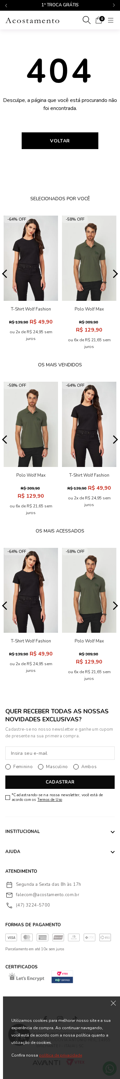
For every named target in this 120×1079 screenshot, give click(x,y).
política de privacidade (60, 1055)
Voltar (60, 141)
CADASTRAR (60, 782)
